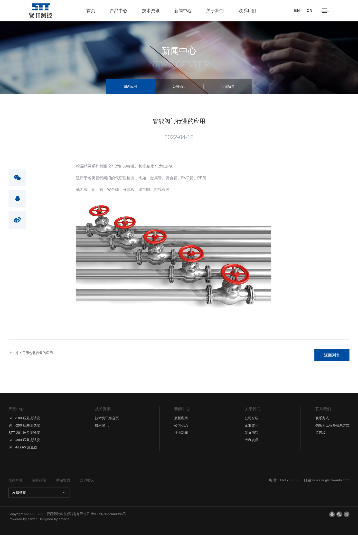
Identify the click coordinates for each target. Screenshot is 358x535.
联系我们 (247, 10)
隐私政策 (39, 480)
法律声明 (15, 480)
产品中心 (118, 10)
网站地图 (63, 480)
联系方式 (322, 418)
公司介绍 (251, 418)
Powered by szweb (23, 519)
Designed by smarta (53, 519)
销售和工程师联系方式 (332, 425)
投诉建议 (87, 480)
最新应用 (130, 86)
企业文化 (251, 425)
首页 (90, 10)
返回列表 (332, 355)
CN (309, 11)
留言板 (320, 433)
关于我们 (215, 10)
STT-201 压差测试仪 (24, 433)
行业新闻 (227, 86)
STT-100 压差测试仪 (24, 418)
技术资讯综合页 (107, 418)
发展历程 (251, 433)
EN (297, 11)
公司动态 (179, 86)
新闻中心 (183, 10)
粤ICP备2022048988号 (108, 514)
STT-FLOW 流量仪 (23, 447)
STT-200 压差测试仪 (24, 425)
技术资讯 (151, 10)
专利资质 (251, 440)
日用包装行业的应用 (31, 353)
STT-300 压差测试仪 (24, 440)
